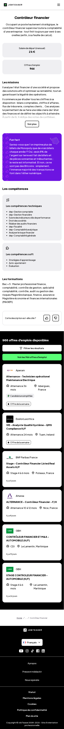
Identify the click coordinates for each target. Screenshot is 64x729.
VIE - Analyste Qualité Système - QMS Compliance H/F (29, 426)
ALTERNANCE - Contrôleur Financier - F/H (31, 501)
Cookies (32, 704)
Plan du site (32, 716)
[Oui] (46, 318)
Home (19, 618)
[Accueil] (12, 5)
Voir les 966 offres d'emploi (32, 357)
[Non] (55, 318)
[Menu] (58, 5)
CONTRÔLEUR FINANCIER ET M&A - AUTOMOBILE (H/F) (27, 538)
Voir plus (32, 124)
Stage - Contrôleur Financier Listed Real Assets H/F (30, 465)
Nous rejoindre (32, 680)
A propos (32, 663)
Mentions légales (32, 698)
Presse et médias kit (32, 671)
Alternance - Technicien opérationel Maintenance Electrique (28, 378)
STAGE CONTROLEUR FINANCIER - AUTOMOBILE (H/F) (27, 577)
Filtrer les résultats (34, 348)
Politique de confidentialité (32, 710)
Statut (32, 692)
